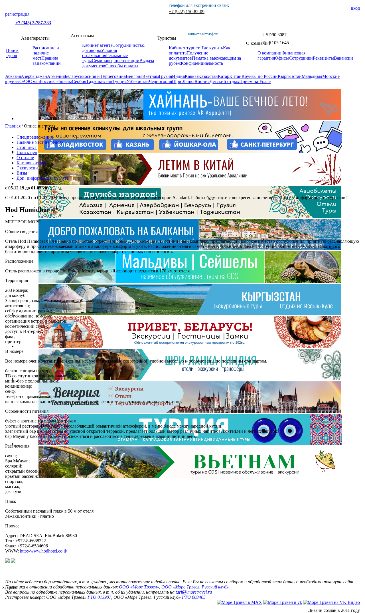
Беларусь (73, 76)
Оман (34, 81)
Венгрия (134, 76)
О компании (269, 52)
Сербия (79, 81)
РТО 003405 (194, 597)
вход (355, 8)
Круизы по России (260, 76)
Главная (13, 126)
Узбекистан (138, 81)
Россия (46, 81)
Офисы (282, 58)
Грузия (165, 76)
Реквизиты (323, 58)
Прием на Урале (255, 81)
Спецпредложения (35, 137)
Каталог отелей (31, 162)
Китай (235, 76)
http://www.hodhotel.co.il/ (43, 551)
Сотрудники (301, 58)
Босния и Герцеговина (104, 76)
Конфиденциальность (202, 63)
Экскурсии (27, 167)
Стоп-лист (27, 147)
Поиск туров (12, 53)
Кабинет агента (97, 45)
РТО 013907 (99, 597)
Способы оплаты (121, 65)
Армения (56, 76)
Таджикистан (99, 81)
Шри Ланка (183, 81)
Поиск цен (27, 152)
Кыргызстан (290, 76)
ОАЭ (24, 81)
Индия (178, 76)
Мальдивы (312, 76)
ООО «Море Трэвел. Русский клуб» (195, 586)
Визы (22, 173)
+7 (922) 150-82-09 (186, 11)
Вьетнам (150, 76)
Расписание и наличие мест (46, 52)
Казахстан (208, 76)
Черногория (160, 81)
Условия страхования (99, 53)
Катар (223, 76)
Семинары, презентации (115, 60)
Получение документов (188, 55)
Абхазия (13, 76)
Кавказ (191, 76)
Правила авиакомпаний (47, 61)
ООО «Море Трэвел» (139, 586)
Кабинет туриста (185, 47)
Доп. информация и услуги (43, 178)
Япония (202, 81)
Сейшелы (62, 81)
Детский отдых (224, 81)
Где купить (212, 47)
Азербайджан (34, 76)
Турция (119, 81)
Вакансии (343, 58)
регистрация (17, 14)
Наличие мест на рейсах (40, 142)
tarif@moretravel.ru (194, 592)
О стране (25, 157)
